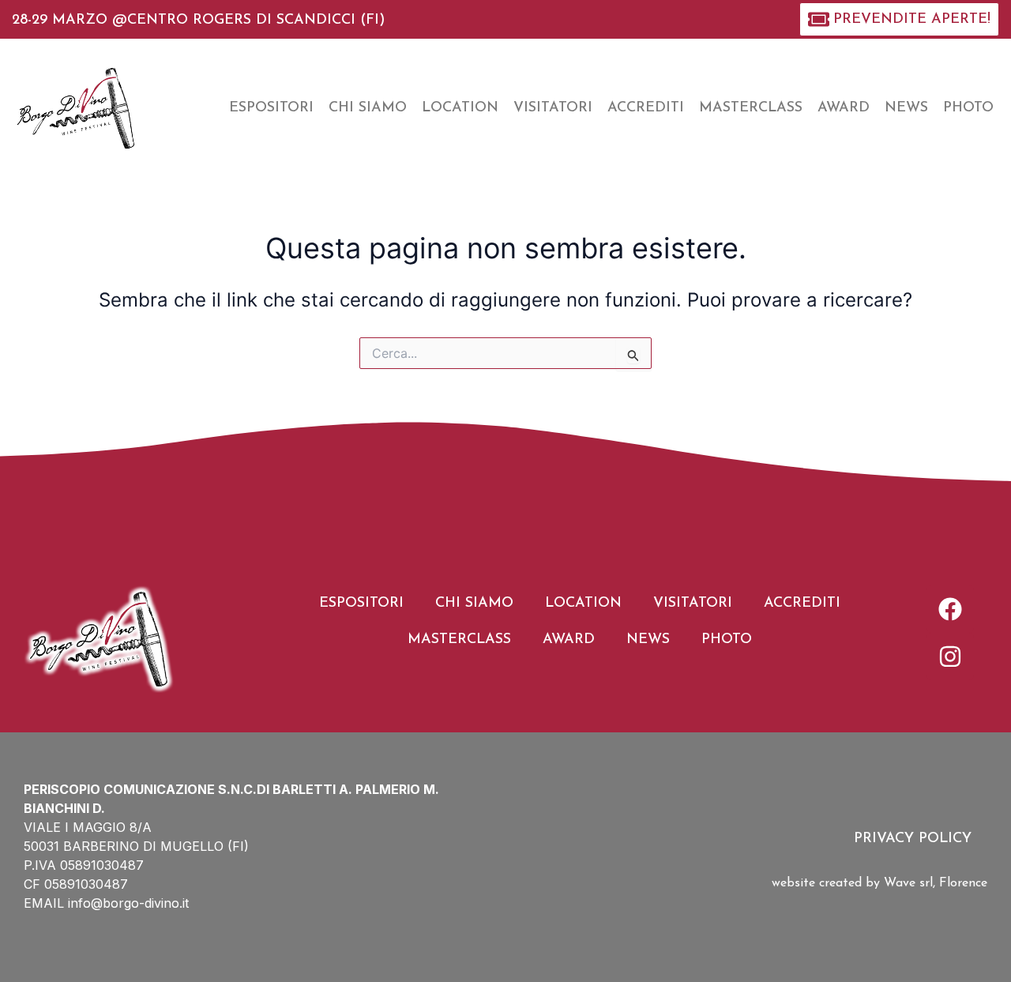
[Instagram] (950, 656)
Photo (968, 108)
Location (460, 108)
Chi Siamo (368, 108)
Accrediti (645, 108)
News (906, 108)
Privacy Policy (913, 839)
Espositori (271, 108)
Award (843, 108)
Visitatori (552, 108)
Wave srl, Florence (935, 883)
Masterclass (750, 108)
